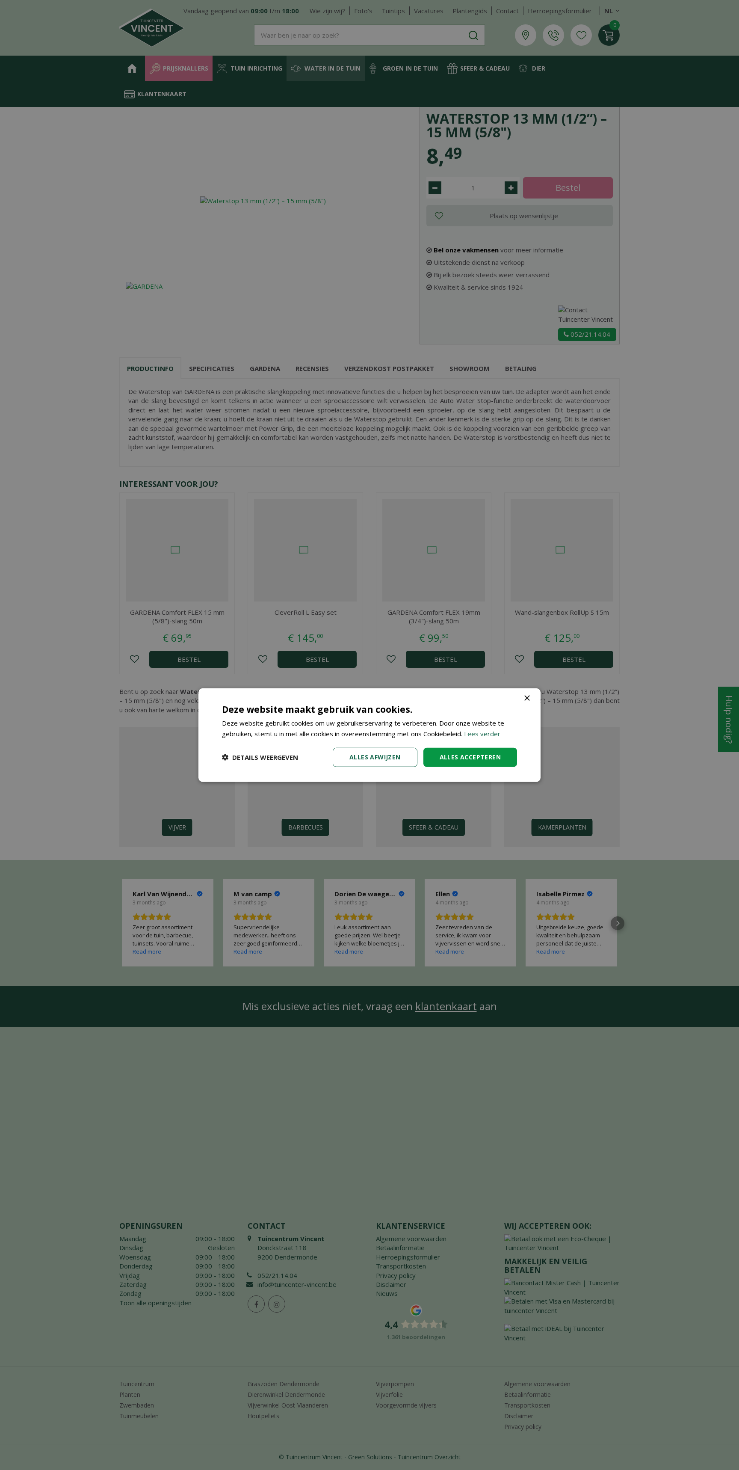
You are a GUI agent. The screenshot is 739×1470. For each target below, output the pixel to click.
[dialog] (369, 735)
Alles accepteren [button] (470, 757)
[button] (260, 757)
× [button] (526, 698)
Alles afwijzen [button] (375, 757)
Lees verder (482, 733)
